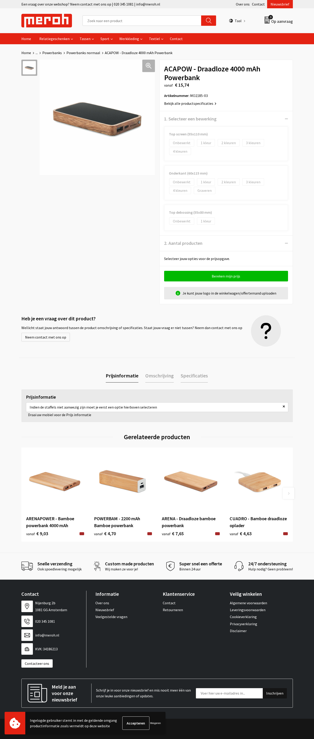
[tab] (122, 376)
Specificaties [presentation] (194, 375)
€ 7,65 (173, 533)
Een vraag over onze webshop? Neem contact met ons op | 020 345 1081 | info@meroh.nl (90, 4)
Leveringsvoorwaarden (247, 610)
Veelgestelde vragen (111, 616)
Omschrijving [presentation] (159, 375)
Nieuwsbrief (280, 4)
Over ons (243, 4)
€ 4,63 (240, 533)
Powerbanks (52, 52)
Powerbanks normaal (83, 52)
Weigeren (155, 723)
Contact (258, 4)
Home (26, 38)
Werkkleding (129, 38)
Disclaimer (238, 630)
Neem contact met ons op (45, 337)
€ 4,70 (105, 533)
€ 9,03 (37, 533)
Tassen (85, 38)
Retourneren (173, 610)
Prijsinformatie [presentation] (122, 375)
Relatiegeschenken (54, 38)
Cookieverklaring (243, 616)
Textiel (154, 38)
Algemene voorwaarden (248, 603)
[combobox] (142, 20)
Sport (104, 38)
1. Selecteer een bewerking (190, 119)
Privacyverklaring (243, 624)
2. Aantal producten (183, 243)
